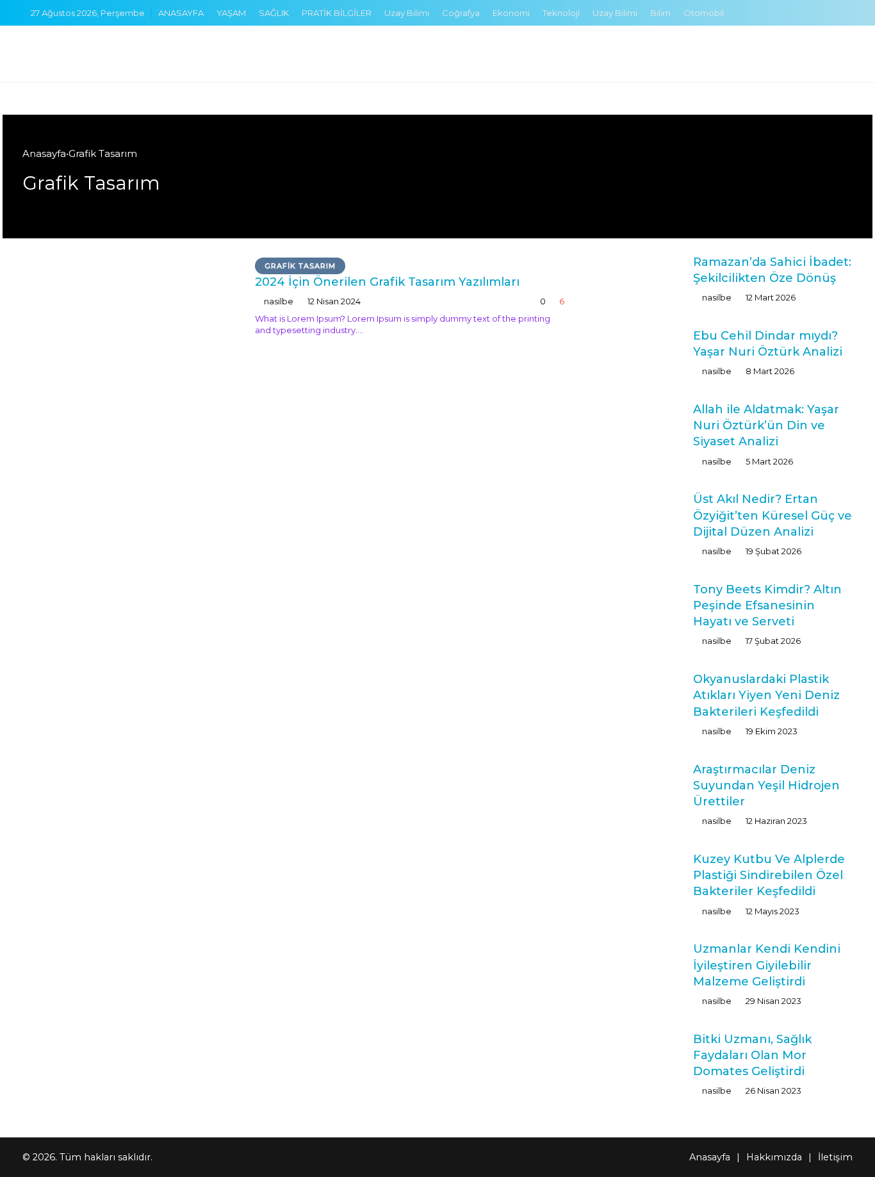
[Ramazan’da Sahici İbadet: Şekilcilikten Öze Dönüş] (641, 278)
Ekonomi (511, 13)
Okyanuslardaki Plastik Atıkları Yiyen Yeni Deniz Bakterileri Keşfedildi (766, 695)
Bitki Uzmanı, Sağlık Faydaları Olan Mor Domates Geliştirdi (752, 1055)
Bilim (660, 13)
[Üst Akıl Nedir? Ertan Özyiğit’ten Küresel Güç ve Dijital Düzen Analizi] (641, 515)
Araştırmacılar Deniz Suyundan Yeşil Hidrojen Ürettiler (766, 785)
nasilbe (278, 301)
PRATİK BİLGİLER (337, 13)
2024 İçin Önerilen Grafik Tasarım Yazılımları (387, 282)
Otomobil (703, 13)
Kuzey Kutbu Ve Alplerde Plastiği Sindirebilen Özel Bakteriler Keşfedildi (769, 875)
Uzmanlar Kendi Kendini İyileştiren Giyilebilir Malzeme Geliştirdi (766, 965)
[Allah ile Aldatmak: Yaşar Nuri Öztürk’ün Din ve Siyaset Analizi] (641, 426)
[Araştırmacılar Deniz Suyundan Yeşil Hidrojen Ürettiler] (641, 785)
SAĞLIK (274, 13)
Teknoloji (561, 13)
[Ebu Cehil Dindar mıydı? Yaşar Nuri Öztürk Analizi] (641, 352)
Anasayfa (44, 153)
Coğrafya (461, 13)
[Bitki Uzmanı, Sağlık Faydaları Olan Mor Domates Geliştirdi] (641, 1055)
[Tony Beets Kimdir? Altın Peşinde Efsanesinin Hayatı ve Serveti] (641, 606)
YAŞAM (231, 13)
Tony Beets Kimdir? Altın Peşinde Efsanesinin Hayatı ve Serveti (767, 605)
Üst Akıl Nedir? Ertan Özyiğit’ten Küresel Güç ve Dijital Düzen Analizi (772, 515)
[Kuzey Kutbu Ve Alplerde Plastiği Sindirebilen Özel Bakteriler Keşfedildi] (641, 878)
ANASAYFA (181, 13)
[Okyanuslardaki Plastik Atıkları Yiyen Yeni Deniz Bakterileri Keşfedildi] (641, 697)
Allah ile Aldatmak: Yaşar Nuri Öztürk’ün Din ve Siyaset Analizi (766, 425)
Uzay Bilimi (406, 13)
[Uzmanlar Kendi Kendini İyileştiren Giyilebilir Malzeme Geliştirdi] (641, 969)
